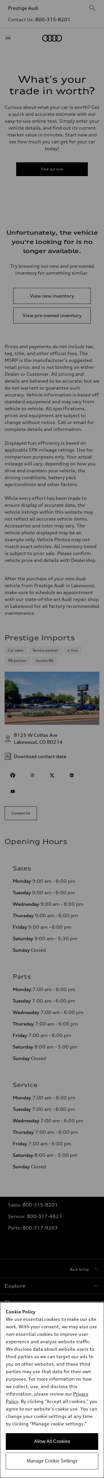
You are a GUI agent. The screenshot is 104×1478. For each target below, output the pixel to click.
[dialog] (52, 1390)
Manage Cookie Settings (52, 1460)
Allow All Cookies (52, 1441)
